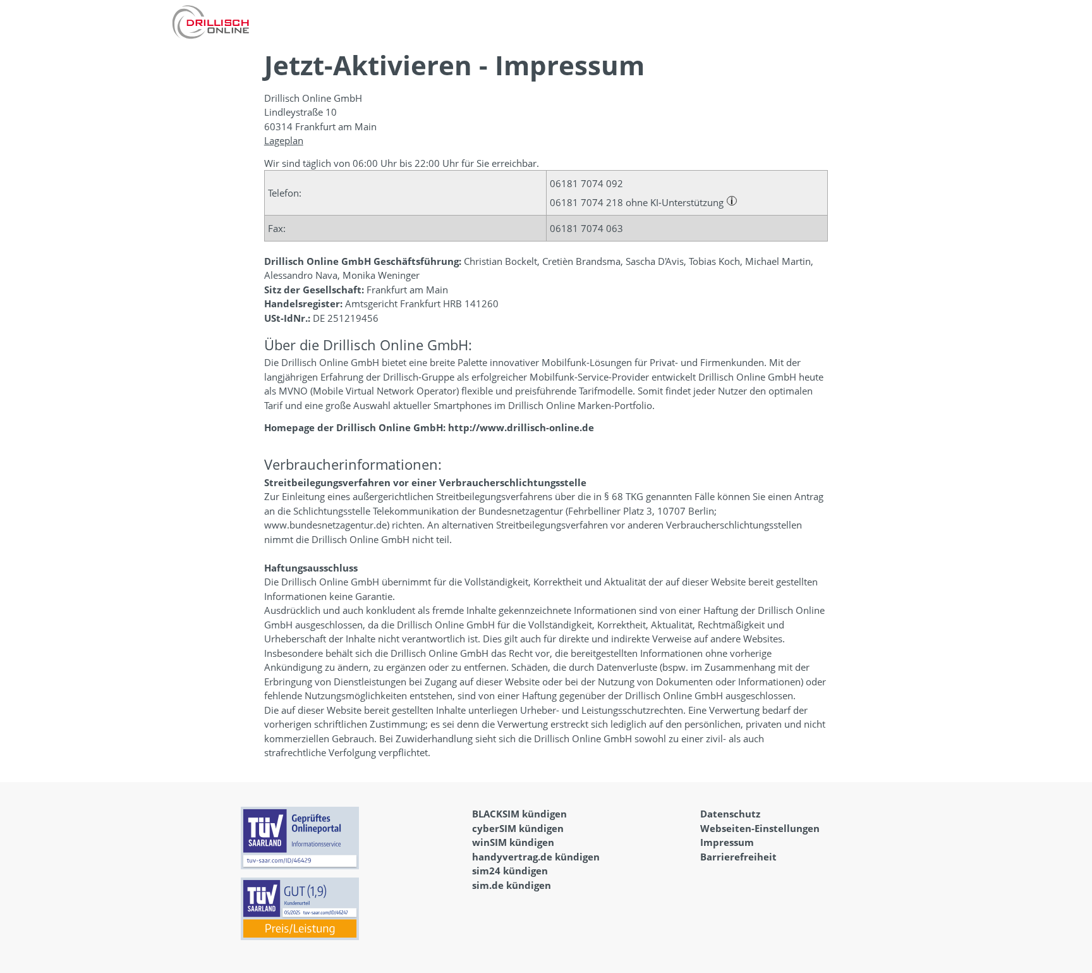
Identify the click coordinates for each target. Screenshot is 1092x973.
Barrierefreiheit (738, 856)
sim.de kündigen (511, 885)
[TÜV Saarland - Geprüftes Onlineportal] (304, 842)
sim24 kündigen (510, 870)
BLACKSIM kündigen (519, 813)
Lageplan (283, 140)
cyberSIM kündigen (518, 828)
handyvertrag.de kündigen (536, 856)
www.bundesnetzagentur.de (325, 524)
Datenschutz (730, 813)
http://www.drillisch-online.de (521, 427)
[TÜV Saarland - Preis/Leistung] (304, 913)
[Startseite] (210, 22)
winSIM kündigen (513, 842)
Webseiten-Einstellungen (760, 828)
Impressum (727, 842)
